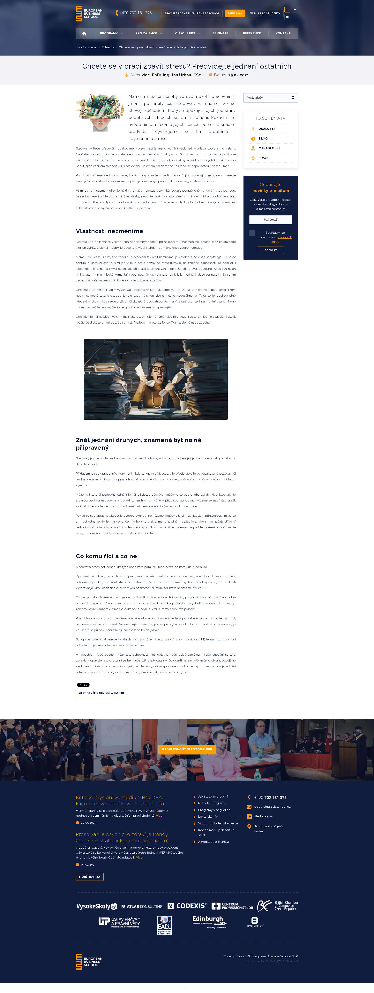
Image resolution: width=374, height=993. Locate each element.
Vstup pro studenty (265, 13)
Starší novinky (90, 876)
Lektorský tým (208, 816)
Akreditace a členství (213, 842)
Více (159, 815)
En (287, 17)
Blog (263, 138)
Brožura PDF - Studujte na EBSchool (192, 13)
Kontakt (283, 33)
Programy (109, 33)
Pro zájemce (146, 33)
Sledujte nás (263, 816)
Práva (264, 158)
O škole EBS (185, 33)
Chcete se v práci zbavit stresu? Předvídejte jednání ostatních (164, 47)
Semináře (220, 33)
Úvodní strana (86, 47)
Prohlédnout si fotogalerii (187, 749)
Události (267, 129)
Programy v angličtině (214, 810)
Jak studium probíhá (213, 796)
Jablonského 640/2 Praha (269, 829)
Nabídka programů (212, 803)
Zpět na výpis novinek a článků (101, 693)
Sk (295, 9)
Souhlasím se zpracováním (275, 237)
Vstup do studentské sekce (218, 823)
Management (270, 148)
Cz (287, 9)
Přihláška (235, 13)
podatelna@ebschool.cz (272, 806)
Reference (252, 33)
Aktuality (107, 47)
